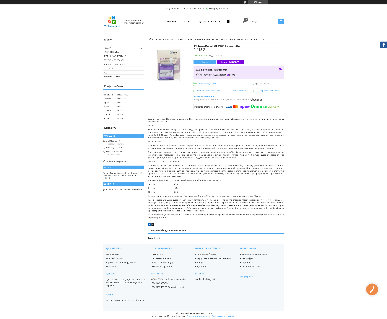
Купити (205, 62)
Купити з (225, 62)
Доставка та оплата (209, 21)
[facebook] (149, 225)
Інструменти (113, 254)
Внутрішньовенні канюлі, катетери (214, 258)
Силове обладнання (251, 266)
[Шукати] (281, 21)
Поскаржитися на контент (198, 316)
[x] (152, 225)
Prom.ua (208, 313)
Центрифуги (247, 258)
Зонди (200, 262)
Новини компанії (112, 52)
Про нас (187, 21)
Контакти (108, 68)
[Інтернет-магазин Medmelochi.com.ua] (112, 21)
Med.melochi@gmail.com (117, 161)
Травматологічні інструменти (121, 262)
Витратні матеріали (161, 258)
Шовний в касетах (204, 39)
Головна (171, 21)
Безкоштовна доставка (207, 84)
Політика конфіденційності (224, 316)
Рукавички (202, 266)
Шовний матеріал (184, 39)
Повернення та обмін (114, 64)
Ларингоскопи (248, 262)
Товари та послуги (163, 39)
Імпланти (111, 266)
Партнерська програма (115, 56)
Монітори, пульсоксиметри (255, 254)
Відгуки (107, 72)
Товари (107, 48)
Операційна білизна (206, 254)
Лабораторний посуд (162, 262)
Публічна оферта (112, 76)
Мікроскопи (157, 254)
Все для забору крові (162, 266)
